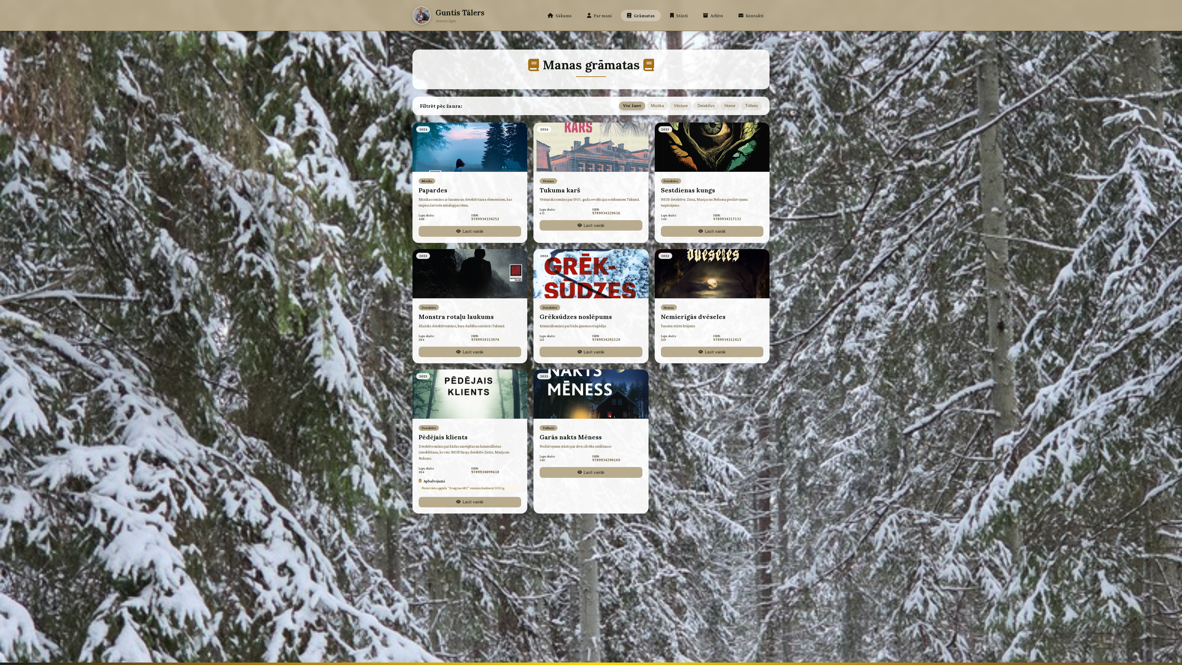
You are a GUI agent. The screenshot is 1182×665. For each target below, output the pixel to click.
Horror (730, 105)
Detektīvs (706, 105)
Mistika (657, 105)
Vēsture (681, 105)
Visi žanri (632, 105)
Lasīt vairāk (473, 231)
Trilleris (751, 105)
